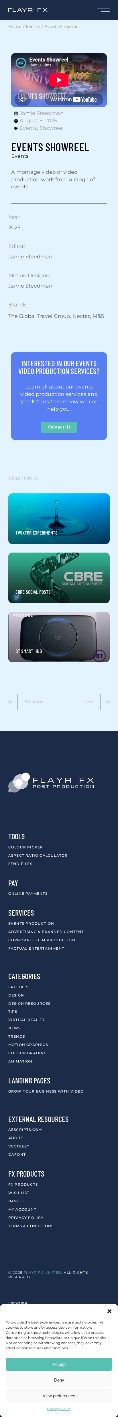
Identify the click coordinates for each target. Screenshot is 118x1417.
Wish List (19, 1193)
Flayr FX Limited (42, 1272)
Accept (59, 1364)
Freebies (18, 987)
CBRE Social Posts (33, 592)
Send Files (20, 864)
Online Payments (28, 893)
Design (16, 995)
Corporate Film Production (41, 940)
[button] (109, 1311)
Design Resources (29, 1003)
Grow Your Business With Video (46, 1091)
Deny (59, 1380)
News (14, 1028)
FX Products (23, 1184)
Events (28, 128)
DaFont (17, 1154)
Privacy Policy (59, 1409)
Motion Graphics (28, 1045)
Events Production (31, 923)
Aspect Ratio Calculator (38, 855)
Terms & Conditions (31, 1226)
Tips (12, 1011)
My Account (22, 1209)
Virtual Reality (26, 1020)
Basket (16, 1201)
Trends (16, 1036)
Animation (20, 1061)
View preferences (59, 1395)
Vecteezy (19, 1146)
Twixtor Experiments (36, 532)
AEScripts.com (25, 1129)
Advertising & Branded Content (46, 932)
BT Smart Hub (28, 651)
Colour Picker (25, 847)
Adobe (15, 1138)
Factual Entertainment (36, 948)
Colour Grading (27, 1053)
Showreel (52, 128)
